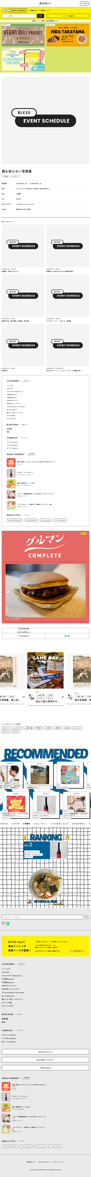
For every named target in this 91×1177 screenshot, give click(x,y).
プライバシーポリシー (59, 1162)
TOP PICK (10, 388)
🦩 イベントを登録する (68, 16)
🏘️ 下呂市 (47, 728)
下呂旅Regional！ (12, 397)
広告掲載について (31, 1162)
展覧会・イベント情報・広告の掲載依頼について (45, 21)
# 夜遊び (10, 823)
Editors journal (45, 520)
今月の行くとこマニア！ (14, 403)
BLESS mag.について (45, 1052)
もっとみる (58, 904)
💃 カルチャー (77, 728)
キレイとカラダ (11, 418)
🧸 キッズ (5, 731)
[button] (7, 591)
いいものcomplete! (12, 445)
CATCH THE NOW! (31, 520)
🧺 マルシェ (15, 731)
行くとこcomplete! (12, 448)
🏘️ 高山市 (66, 728)
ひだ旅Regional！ (12, 394)
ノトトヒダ (10, 385)
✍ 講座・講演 (28, 728)
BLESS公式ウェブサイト (45, 1060)
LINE (68, 636)
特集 (8, 431)
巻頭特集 (9, 428)
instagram (25, 636)
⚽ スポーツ (6, 728)
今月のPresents (45, 1068)
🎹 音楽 (39, 728)
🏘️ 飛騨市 (57, 728)
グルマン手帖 (10, 415)
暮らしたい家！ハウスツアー (15, 412)
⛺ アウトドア (17, 728)
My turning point (12, 409)
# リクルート (34, 823)
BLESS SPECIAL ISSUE (15, 520)
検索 (40, 16)
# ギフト (21, 823)
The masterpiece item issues (16, 406)
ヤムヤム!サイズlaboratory (15, 391)
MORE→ (83, 533)
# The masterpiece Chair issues (58, 823)
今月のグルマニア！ (12, 400)
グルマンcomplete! (12, 442)
